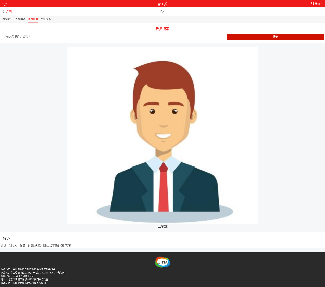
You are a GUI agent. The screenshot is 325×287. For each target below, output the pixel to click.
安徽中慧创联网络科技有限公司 (29, 282)
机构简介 (8, 19)
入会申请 (20, 19)
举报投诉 (46, 19)
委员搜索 (33, 19)
